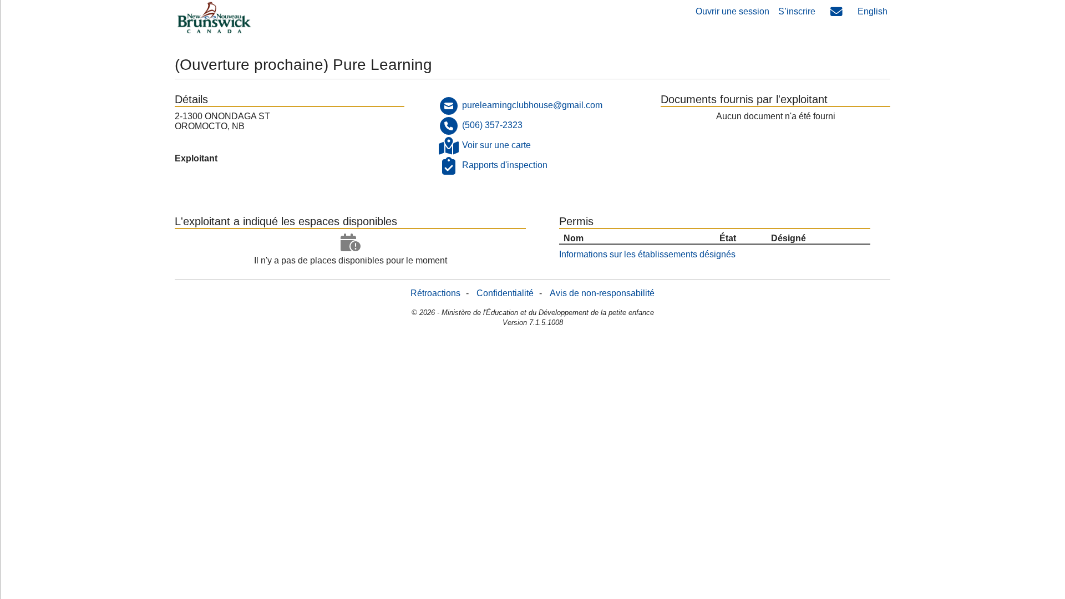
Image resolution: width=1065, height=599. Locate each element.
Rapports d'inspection (504, 165)
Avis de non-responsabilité (602, 293)
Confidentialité (505, 293)
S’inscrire (796, 11)
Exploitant (196, 158)
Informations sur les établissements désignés (647, 254)
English (873, 11)
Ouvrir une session (732, 11)
